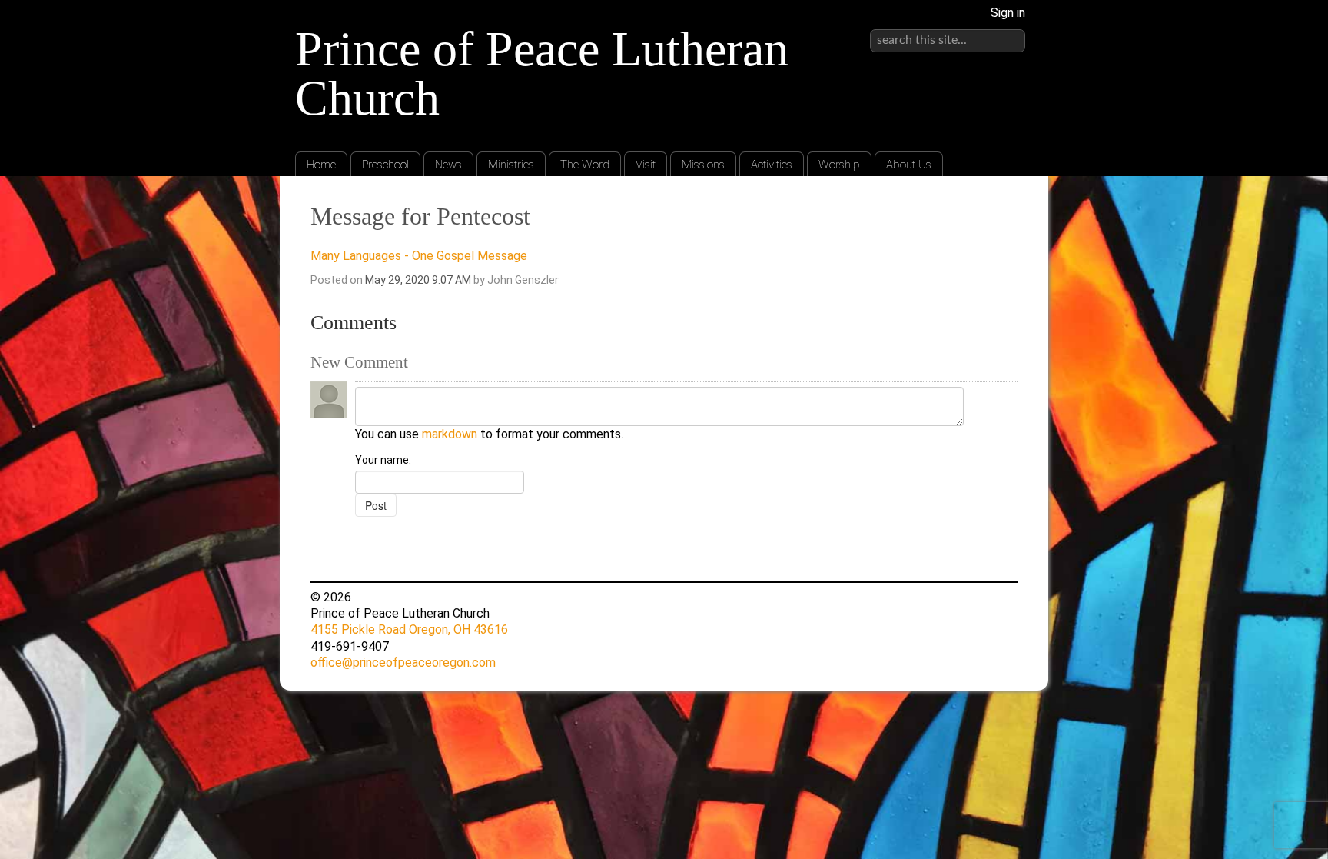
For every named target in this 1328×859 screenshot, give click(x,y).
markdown (449, 434)
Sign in (1008, 12)
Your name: (383, 460)
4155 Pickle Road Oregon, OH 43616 (409, 629)
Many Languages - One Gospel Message (418, 255)
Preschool (385, 164)
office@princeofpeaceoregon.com (403, 662)
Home (321, 164)
